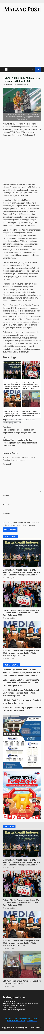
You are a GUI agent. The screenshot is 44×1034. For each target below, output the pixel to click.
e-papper (38, 69)
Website (6, 514)
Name (6, 496)
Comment (7, 464)
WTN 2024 (17, 423)
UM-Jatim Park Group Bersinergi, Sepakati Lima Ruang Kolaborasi (22, 964)
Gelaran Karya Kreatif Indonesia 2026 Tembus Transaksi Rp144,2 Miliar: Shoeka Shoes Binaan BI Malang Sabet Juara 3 (22, 553)
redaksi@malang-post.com (16, 1010)
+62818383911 (13, 1008)
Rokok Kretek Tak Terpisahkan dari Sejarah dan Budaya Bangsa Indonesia (19, 430)
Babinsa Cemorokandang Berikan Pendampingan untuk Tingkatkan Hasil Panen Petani (20, 441)
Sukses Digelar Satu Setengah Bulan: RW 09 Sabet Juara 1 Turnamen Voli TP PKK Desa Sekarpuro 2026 (22, 594)
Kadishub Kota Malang (16, 420)
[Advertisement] (22, 40)
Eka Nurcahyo (7, 85)
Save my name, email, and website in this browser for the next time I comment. (22, 523)
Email (6, 505)
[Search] (32, 69)
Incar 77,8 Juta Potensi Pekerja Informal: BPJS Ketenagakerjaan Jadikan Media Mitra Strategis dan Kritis (22, 634)
